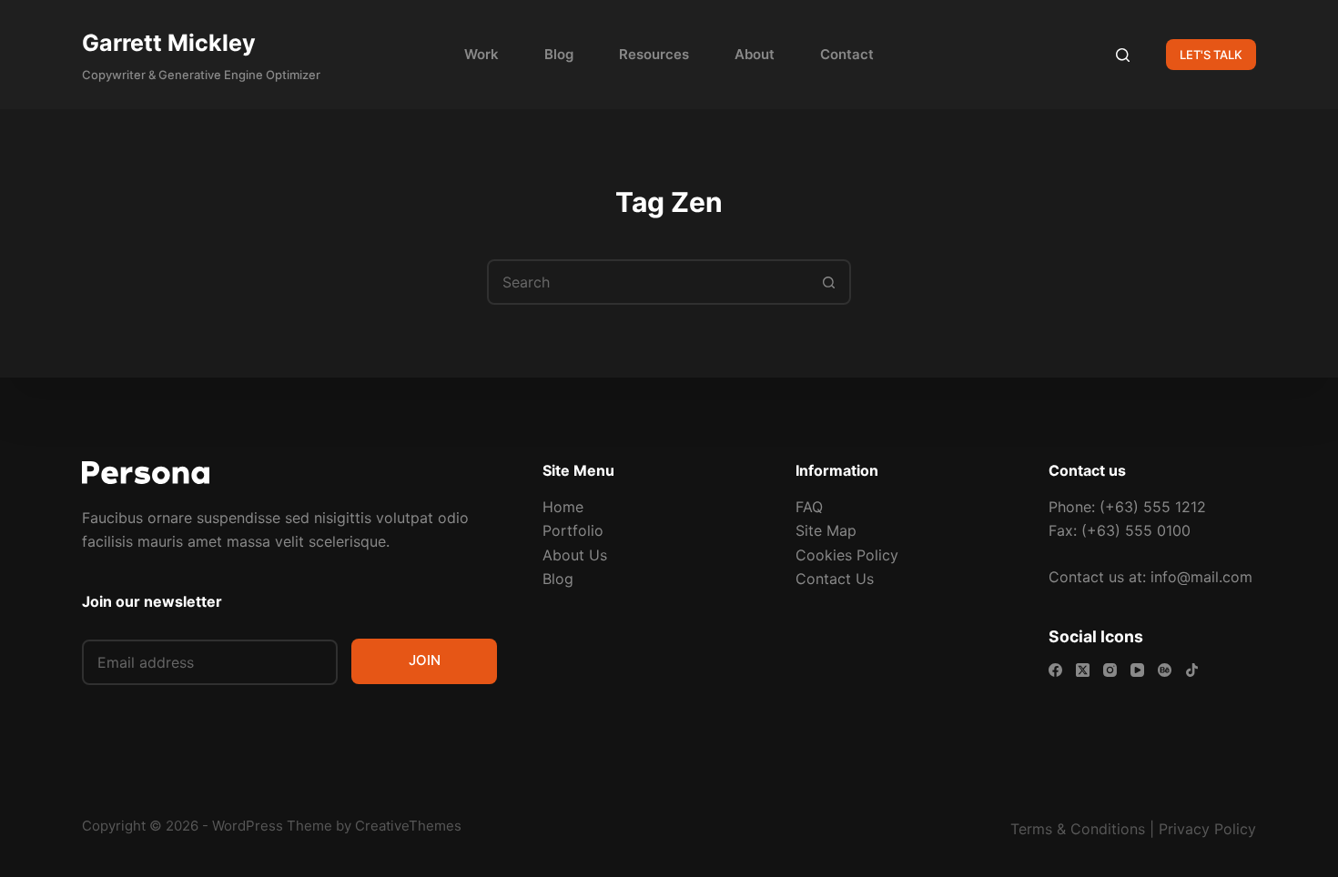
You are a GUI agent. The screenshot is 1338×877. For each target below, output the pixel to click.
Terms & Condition (1074, 829)
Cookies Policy (847, 555)
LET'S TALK (1211, 54)
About (755, 54)
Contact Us (835, 579)
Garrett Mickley (169, 42)
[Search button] (828, 282)
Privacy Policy (1207, 829)
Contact (847, 54)
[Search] (1123, 55)
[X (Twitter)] (1083, 670)
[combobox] (648, 282)
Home (562, 507)
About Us (574, 555)
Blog (558, 54)
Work (481, 54)
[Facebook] (1055, 670)
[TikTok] (1192, 670)
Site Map (826, 530)
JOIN (425, 660)
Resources (654, 54)
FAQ (809, 507)
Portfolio (572, 530)
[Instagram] (1110, 670)
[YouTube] (1137, 670)
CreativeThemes (408, 825)
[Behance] (1164, 670)
